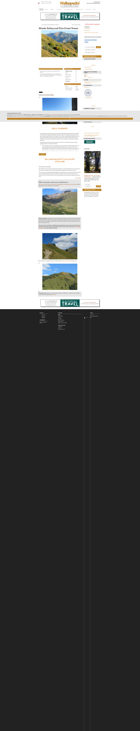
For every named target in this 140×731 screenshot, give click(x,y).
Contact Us (92, 314)
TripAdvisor (93, 65)
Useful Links (60, 326)
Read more (54, 294)
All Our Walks (60, 316)
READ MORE (78, 178)
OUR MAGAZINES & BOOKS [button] (68, 9)
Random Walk (60, 321)
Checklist (59, 327)
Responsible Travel (61, 329)
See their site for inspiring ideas (89, 15)
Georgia (57, 24)
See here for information (54, 114)
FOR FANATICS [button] (59, 9)
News (91, 317)
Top (39, 97)
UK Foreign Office (87, 67)
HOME (42, 9)
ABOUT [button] (94, 9)
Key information (87, 28)
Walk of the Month (61, 320)
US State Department (88, 69)
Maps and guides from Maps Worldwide (92, 133)
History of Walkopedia (94, 316)
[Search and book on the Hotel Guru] (88, 96)
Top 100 (59, 317)
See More (42, 154)
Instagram (50, 1)
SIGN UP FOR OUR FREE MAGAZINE (93, 3)
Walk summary (87, 30)
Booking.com (86, 87)
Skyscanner (90, 77)
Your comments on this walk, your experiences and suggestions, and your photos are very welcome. (58, 184)
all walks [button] (52, 9)
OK (70, 118)
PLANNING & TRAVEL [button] (79, 9)
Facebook (46, 1)
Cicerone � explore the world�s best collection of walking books (91, 135)
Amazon (92, 126)
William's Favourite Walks (62, 322)
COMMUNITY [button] (88, 9)
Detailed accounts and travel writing (91, 32)
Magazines (43, 317)
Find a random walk (76, 24)
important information (66, 260)
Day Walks (60, 318)
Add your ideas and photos (43, 322)
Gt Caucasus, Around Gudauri (48, 24)
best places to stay (88, 97)
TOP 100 (46, 9)
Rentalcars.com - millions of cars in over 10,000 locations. (92, 82)
